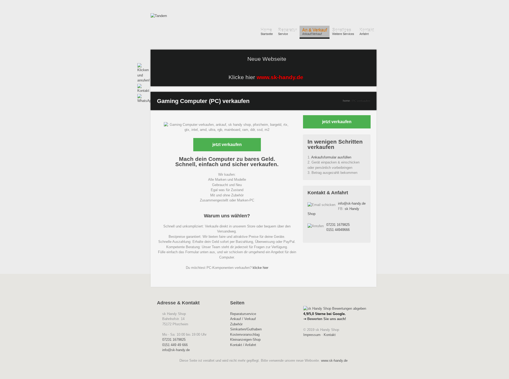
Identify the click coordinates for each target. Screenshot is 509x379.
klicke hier (260, 268)
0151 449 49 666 (175, 345)
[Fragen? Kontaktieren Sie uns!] (141, 88)
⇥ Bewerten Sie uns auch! (324, 319)
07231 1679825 (338, 225)
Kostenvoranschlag (245, 335)
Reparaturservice (243, 314)
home (346, 100)
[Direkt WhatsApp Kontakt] (141, 99)
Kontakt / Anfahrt (243, 345)
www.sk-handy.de (334, 361)
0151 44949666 (338, 230)
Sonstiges (343, 32)
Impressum (312, 335)
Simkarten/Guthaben (246, 329)
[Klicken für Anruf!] (141, 73)
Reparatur (287, 32)
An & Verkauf (314, 32)
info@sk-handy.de (352, 203)
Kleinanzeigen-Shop (245, 340)
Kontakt (366, 32)
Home (267, 32)
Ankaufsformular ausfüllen (331, 157)
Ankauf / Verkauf (243, 319)
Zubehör (236, 324)
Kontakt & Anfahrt (328, 192)
